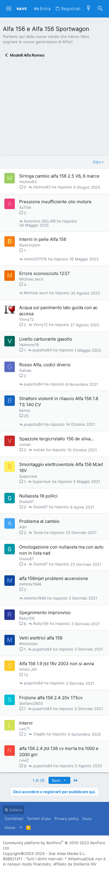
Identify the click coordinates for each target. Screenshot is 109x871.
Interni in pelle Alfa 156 (42, 239)
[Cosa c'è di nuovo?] (88, 9)
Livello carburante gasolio (45, 339)
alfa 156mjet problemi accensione (53, 578)
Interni (26, 723)
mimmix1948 (30, 584)
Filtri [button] (97, 162)
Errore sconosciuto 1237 (44, 273)
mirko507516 (35, 259)
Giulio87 (26, 501)
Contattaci (14, 818)
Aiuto (87, 818)
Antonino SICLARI (40, 221)
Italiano (15, 809)
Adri (22, 527)
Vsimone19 (29, 344)
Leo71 (24, 728)
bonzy (24, 410)
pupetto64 (42, 350)
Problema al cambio (39, 521)
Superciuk (28, 476)
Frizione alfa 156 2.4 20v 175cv (51, 697)
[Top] (20, 827)
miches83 (28, 181)
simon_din (28, 669)
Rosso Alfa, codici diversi (45, 364)
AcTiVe (25, 207)
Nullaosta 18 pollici (38, 496)
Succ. (57, 780)
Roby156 (27, 618)
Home (10, 827)
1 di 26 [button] (38, 780)
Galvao (25, 370)
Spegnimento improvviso (45, 612)
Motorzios (28, 643)
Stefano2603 (31, 703)
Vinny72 (26, 319)
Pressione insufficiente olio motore (55, 201)
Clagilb (39, 734)
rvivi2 (24, 760)
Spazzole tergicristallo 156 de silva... (56, 438)
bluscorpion (29, 245)
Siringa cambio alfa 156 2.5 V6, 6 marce (59, 176)
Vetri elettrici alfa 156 (40, 638)
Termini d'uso (39, 818)
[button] (9, 9)
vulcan (25, 444)
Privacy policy (66, 818)
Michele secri (31, 279)
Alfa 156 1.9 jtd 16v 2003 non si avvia (56, 663)
